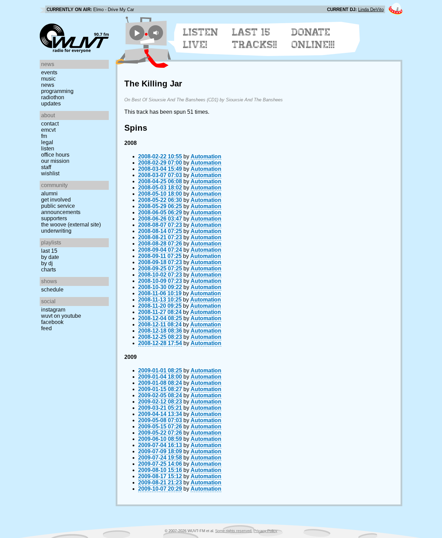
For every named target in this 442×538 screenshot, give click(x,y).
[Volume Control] (156, 32)
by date (50, 257)
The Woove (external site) (71, 225)
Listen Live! (201, 38)
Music (48, 79)
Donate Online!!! (313, 38)
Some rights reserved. (233, 531)
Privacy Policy (265, 531)
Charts (48, 269)
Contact (50, 124)
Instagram (53, 310)
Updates (51, 103)
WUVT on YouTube (61, 316)
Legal (47, 142)
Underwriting (56, 231)
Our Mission (55, 161)
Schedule (52, 290)
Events (49, 72)
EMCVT (48, 130)
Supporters (54, 218)
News (47, 85)
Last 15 (49, 251)
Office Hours (55, 155)
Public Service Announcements (60, 209)
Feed (46, 328)
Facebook (52, 322)
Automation (206, 156)
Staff (46, 167)
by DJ (47, 263)
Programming (57, 91)
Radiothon (52, 97)
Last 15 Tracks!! (254, 38)
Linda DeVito (371, 9)
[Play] (137, 32)
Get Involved (56, 200)
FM (44, 136)
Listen (47, 148)
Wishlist (50, 173)
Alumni (49, 193)
